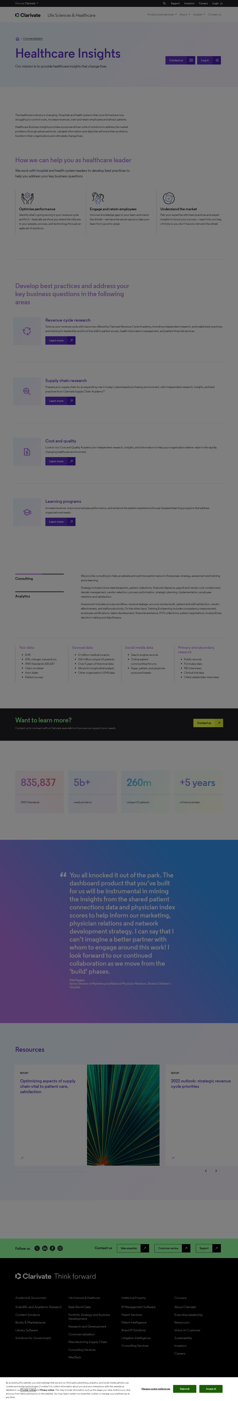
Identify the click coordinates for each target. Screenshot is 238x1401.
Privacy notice (47, 1390)
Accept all (211, 1388)
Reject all (184, 1388)
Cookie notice (28, 1390)
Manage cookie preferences (155, 1388)
